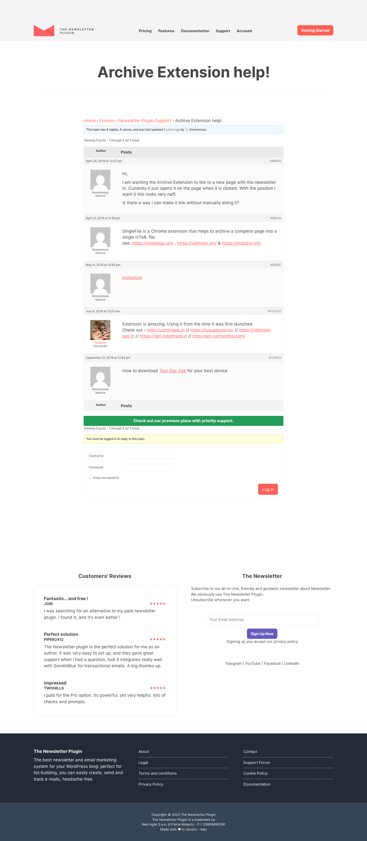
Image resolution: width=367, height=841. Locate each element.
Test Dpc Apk (172, 370)
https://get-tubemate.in (163, 336)
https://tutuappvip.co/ (211, 330)
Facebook (272, 663)
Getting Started (315, 30)
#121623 (275, 357)
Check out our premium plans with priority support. (183, 420)
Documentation (195, 30)
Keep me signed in (106, 478)
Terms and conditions (158, 773)
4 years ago (172, 129)
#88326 (275, 218)
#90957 (275, 265)
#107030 (274, 311)
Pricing (145, 30)
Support (223, 30)
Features (166, 30)
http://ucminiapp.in (166, 330)
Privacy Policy (151, 784)
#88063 (275, 161)
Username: (96, 456)
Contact (250, 751)
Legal (143, 762)
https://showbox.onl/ (153, 243)
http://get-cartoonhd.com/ (218, 336)
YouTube (253, 663)
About (144, 751)
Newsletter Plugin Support (144, 120)
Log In (268, 489)
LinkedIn (291, 663)
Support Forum (256, 762)
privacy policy (286, 641)
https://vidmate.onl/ (197, 243)
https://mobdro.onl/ (241, 243)
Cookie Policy (255, 773)
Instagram (132, 277)
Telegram (233, 663)
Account (244, 30)
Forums (107, 120)
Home (90, 120)
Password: (96, 467)
